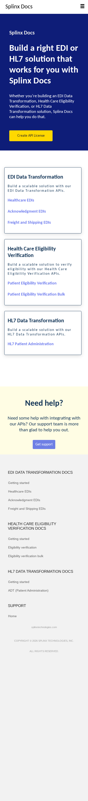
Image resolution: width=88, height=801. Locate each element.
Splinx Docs (18, 7)
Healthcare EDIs (21, 200)
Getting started (18, 483)
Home (12, 616)
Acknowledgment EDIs (27, 211)
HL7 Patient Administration (31, 344)
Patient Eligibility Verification (32, 283)
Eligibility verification (22, 547)
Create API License (31, 136)
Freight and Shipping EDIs (29, 223)
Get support (44, 444)
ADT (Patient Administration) (28, 590)
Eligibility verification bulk (25, 556)
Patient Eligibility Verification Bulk (36, 294)
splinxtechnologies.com (44, 627)
